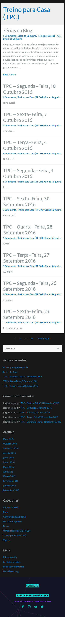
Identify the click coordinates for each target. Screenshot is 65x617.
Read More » (9, 74)
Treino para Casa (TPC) (48, 36)
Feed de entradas (11, 562)
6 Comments (9, 36)
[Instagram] (29, 606)
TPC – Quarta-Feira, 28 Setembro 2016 (28, 230)
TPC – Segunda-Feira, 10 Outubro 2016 (29, 89)
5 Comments (9, 125)
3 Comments (9, 210)
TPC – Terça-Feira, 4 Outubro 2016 (25, 145)
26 (31, 338)
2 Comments (9, 322)
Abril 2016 (8, 472)
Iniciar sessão (10, 557)
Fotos (6, 526)
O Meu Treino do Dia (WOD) (16, 531)
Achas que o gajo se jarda (15, 367)
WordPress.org (11, 571)
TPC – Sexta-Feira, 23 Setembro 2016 (26, 314)
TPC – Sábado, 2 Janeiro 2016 (35, 412)
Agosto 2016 (9, 453)
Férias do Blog (17, 30)
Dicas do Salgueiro (27, 36)
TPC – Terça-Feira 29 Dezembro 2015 (39, 417)
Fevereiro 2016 (10, 481)
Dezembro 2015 (11, 490)
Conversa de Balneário (14, 517)
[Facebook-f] (23, 606)
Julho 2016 (8, 457)
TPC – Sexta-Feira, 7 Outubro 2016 (25, 117)
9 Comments (9, 97)
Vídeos (6, 540)
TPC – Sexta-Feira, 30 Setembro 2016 (26, 201)
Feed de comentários (13, 567)
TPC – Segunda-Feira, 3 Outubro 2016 (28, 173)
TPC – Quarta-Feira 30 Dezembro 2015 (39, 403)
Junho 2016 (9, 462)
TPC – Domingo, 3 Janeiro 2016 (36, 408)
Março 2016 (9, 476)
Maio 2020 (8, 439)
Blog (5, 512)
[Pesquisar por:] (32, 348)
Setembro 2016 (11, 448)
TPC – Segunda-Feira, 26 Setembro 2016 (30, 286)
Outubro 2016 (10, 444)
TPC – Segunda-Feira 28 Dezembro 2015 (40, 422)
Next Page (44, 338)
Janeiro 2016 (9, 485)
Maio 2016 (8, 467)
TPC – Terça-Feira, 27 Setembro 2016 (26, 258)
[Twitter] (42, 606)
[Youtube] (36, 606)
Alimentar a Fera (11, 507)
